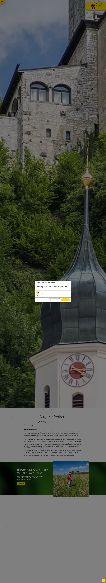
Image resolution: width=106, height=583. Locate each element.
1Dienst (41, 293)
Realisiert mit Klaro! (39, 299)
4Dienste (42, 296)
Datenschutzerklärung (55, 288)
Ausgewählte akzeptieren (54, 299)
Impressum (63, 288)
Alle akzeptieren (65, 299)
